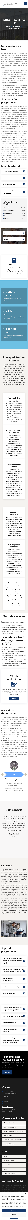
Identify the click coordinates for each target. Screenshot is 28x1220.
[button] (25, 1193)
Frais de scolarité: (9, 216)
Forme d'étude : (8, 213)
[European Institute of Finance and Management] (10, 4)
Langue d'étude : (9, 210)
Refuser (14, 1215)
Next (25, 774)
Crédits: (6, 218)
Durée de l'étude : (9, 208)
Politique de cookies (14, 1218)
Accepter (14, 1210)
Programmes (16, 26)
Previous (2, 774)
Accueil (7, 26)
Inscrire (14, 698)
